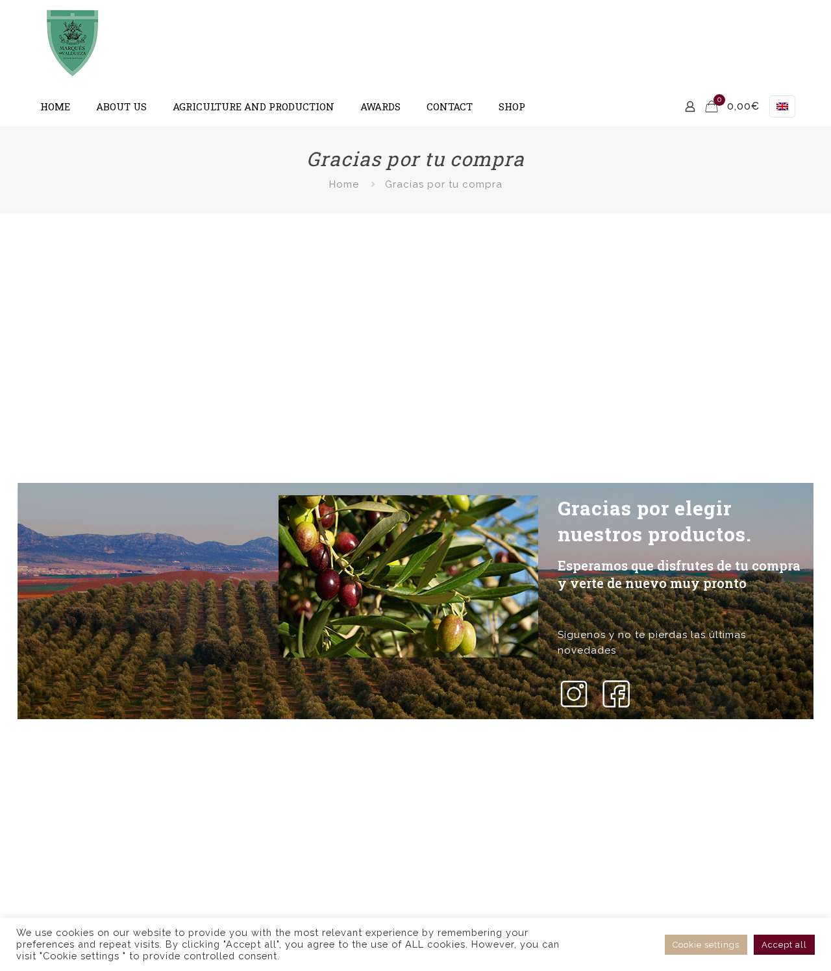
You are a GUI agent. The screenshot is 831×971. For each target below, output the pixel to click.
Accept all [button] (784, 945)
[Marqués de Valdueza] (73, 43)
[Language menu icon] (782, 106)
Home (344, 184)
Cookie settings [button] (706, 945)
